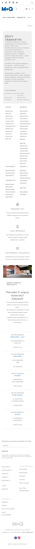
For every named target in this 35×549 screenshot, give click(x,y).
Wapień (23, 188)
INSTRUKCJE (6, 480)
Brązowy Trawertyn (10, 189)
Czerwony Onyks (24, 148)
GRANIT (4, 505)
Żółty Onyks (23, 163)
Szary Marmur (23, 131)
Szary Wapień (23, 194)
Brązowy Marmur (24, 116)
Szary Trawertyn (9, 194)
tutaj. (11, 457)
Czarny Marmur (23, 118)
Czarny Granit (8, 118)
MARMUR (5, 502)
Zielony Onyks (23, 161)
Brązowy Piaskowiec (10, 170)
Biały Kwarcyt (23, 170)
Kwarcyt (24, 166)
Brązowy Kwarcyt (24, 173)
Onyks (22, 139)
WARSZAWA (23, 472)
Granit (8, 107)
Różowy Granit (9, 131)
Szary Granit (8, 133)
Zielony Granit (8, 136)
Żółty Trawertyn (9, 197)
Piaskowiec (10, 166)
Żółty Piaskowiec (9, 175)
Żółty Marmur (23, 136)
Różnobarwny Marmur (25, 123)
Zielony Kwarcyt (23, 180)
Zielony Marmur (24, 133)
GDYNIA (22, 479)
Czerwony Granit (9, 121)
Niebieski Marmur (24, 126)
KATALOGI (5, 473)
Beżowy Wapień (24, 192)
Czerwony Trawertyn (10, 192)
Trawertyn (21, 17)
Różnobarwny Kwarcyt (25, 178)
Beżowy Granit (9, 111)
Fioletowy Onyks (24, 151)
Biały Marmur (23, 113)
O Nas (4, 485)
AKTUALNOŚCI (7, 470)
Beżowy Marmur (24, 111)
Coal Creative (27, 532)
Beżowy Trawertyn (9, 184)
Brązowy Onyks (23, 145)
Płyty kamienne (9, 17)
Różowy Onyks (23, 158)
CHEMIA (5, 477)
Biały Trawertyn (9, 187)
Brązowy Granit (9, 116)
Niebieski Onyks (24, 156)
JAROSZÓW (23, 469)
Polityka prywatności (24, 489)
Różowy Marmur (24, 128)
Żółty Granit (8, 138)
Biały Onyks (23, 143)
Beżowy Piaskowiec (10, 173)
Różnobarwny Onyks (25, 153)
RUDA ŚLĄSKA (24, 483)
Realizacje (6, 466)
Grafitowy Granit (9, 123)
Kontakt (5, 489)
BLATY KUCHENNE (8, 509)
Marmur (23, 107)
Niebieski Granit (9, 128)
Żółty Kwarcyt (23, 183)
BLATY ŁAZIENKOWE (6, 514)
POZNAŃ (22, 476)
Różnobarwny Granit (10, 126)
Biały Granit (8, 113)
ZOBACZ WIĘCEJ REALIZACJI (14, 283)
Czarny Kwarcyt (23, 175)
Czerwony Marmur (24, 121)
